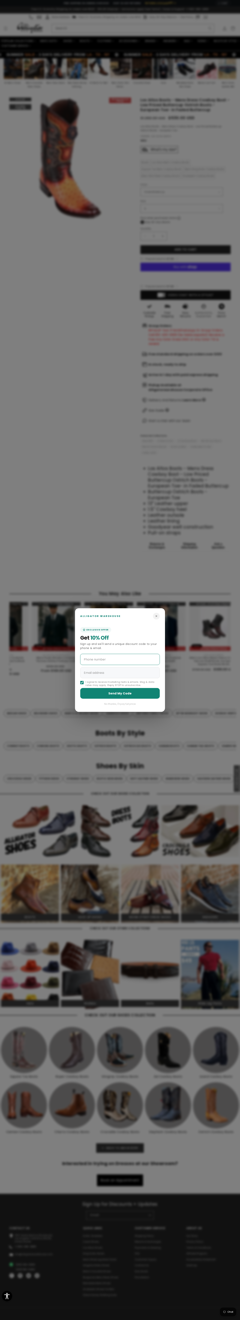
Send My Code (120, 693)
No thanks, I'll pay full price (120, 704)
